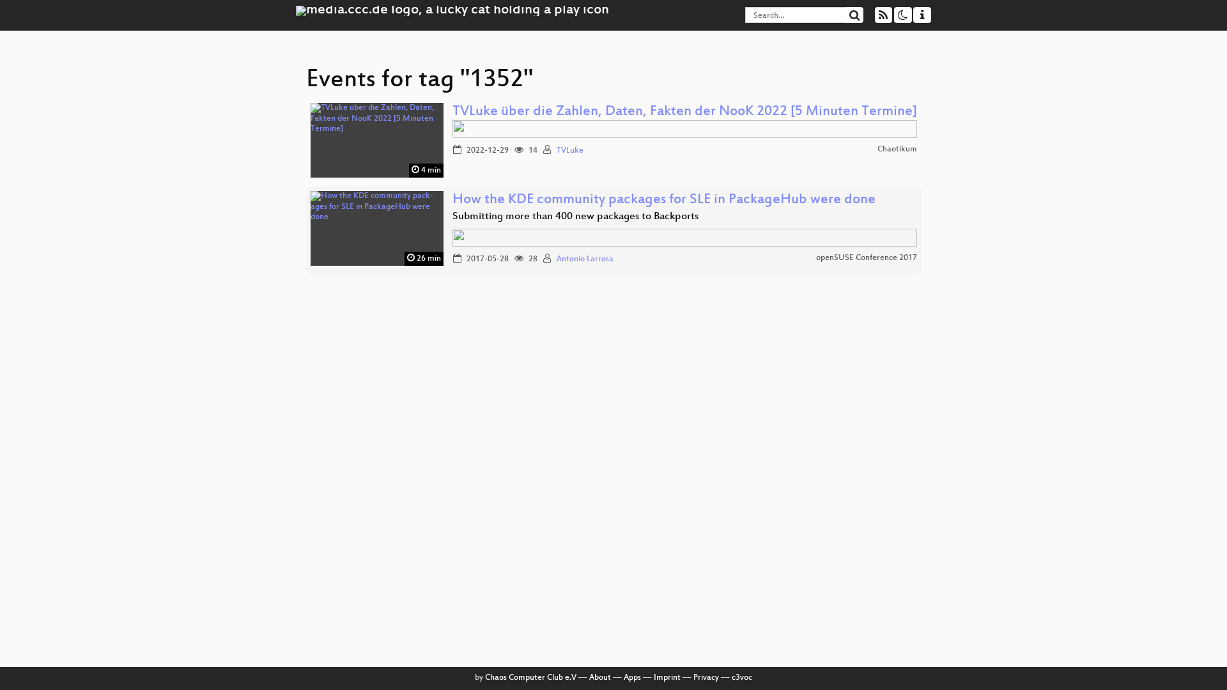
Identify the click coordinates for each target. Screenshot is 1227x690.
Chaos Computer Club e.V (530, 677)
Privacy (706, 677)
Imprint (667, 677)
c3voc (742, 677)
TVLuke (570, 150)
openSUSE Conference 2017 (866, 258)
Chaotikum (897, 149)
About (600, 677)
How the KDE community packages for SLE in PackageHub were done (664, 200)
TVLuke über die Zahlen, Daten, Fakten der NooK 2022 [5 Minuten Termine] (684, 112)
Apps (632, 677)
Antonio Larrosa (585, 259)
